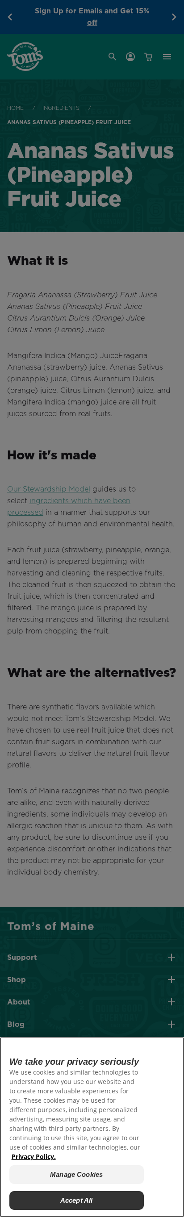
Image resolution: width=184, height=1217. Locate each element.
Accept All (76, 1200)
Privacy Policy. (34, 1156)
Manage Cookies (76, 1174)
